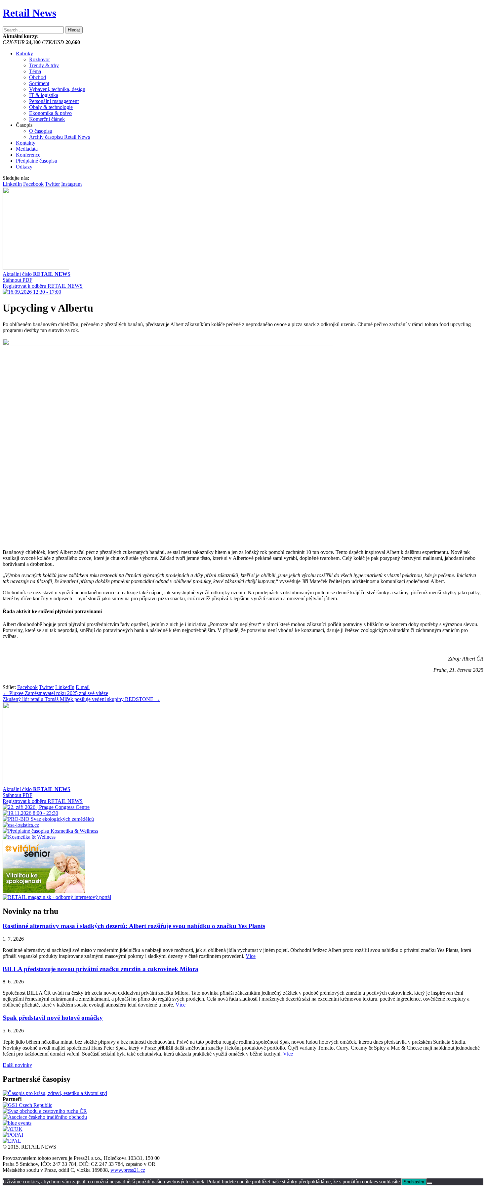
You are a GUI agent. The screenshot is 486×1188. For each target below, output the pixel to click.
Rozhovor (39, 59)
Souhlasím (414, 1181)
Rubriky (24, 53)
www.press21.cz (127, 1170)
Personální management (54, 101)
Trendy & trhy (44, 65)
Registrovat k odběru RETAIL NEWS (43, 286)
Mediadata (27, 149)
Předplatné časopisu (36, 161)
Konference (28, 155)
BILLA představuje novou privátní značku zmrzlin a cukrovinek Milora (100, 968)
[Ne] (429, 1183)
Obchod (37, 77)
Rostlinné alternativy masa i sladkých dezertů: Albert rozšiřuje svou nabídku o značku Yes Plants (134, 925)
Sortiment (39, 83)
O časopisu (40, 131)
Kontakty (25, 143)
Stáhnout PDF (17, 280)
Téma (35, 71)
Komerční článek (47, 119)
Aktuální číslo (36, 274)
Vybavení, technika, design (57, 89)
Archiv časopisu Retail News (59, 137)
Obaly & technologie (51, 107)
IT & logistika (43, 95)
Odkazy (24, 167)
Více (251, 956)
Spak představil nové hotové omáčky (53, 1017)
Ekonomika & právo (50, 113)
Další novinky (17, 1065)
